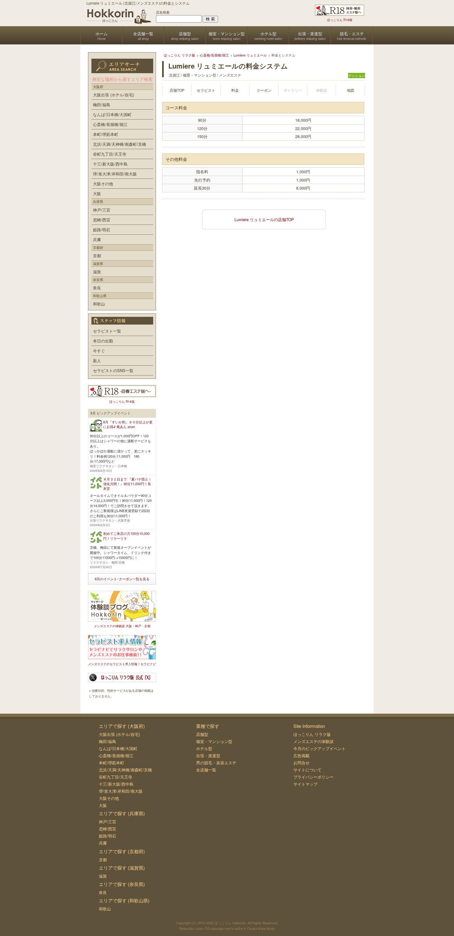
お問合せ (301, 763)
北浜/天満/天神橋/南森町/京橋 (119, 144)
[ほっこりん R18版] (339, 10)
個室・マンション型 (214, 741)
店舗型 (202, 734)
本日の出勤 (103, 341)
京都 (97, 255)
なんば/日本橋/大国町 (112, 114)
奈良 (97, 288)
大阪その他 (103, 184)
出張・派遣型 (208, 755)
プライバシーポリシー (313, 777)
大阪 (97, 193)
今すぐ (99, 351)
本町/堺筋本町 (105, 134)
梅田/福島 (101, 104)
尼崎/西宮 (101, 220)
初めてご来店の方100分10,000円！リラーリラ (126, 535)
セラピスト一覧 (107, 331)
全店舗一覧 (206, 770)
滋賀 (97, 272)
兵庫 (97, 239)
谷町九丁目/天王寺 (109, 154)
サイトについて (307, 770)
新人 (97, 360)
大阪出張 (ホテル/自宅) (113, 95)
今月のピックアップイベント (319, 748)
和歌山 (99, 304)
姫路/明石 (101, 230)
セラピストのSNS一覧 (113, 370)
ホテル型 (204, 748)
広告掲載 (301, 755)
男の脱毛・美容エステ (216, 763)
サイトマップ (305, 784)
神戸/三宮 (101, 210)
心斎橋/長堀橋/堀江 (110, 124)
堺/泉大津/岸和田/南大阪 (115, 174)
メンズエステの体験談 (313, 741)
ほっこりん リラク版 (312, 734)
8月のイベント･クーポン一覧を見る (122, 578)
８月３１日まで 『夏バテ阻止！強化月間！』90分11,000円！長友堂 (127, 483)
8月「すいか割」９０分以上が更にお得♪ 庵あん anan (128, 424)
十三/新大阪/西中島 (110, 164)
